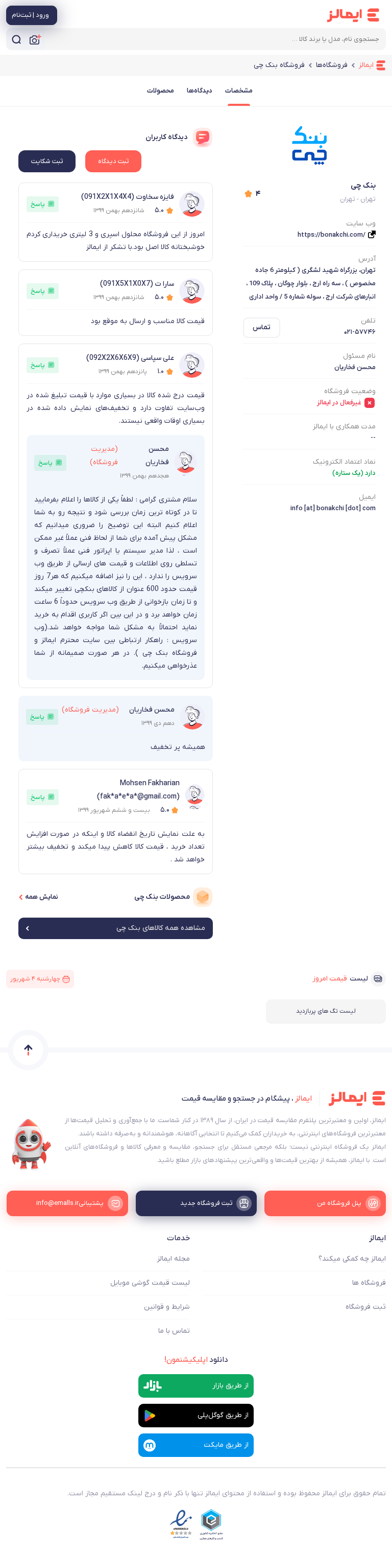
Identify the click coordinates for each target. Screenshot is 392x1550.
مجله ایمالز (173, 1259)
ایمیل (367, 497)
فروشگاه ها (369, 1283)
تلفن (368, 321)
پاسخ (38, 204)
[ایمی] (31, 1144)
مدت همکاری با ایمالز (344, 426)
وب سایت (361, 224)
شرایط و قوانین (167, 1307)
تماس (262, 327)
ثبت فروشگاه (366, 1307)
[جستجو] (16, 39)
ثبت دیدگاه (113, 161)
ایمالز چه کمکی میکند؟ (352, 1259)
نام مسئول (359, 356)
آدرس (367, 259)
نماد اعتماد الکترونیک (344, 462)
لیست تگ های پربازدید (326, 1011)
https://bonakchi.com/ (331, 235)
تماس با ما (174, 1331)
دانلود (196, 1360)
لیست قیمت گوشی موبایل (150, 1283)
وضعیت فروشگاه (350, 391)
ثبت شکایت (47, 161)
